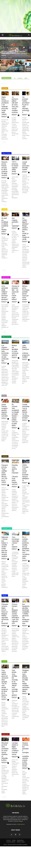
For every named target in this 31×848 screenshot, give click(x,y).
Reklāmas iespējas (21, 842)
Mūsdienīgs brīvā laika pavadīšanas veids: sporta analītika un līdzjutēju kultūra (5, 751)
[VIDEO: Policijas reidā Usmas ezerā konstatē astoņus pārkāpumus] (25, 461)
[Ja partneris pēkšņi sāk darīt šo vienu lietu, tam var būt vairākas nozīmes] (15, 93)
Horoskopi (4, 65)
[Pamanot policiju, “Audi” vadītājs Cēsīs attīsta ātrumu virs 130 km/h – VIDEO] (15, 49)
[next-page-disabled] (5, 84)
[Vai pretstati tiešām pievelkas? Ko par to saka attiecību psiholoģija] (25, 93)
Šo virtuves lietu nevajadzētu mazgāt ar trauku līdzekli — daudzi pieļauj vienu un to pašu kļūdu (15, 415)
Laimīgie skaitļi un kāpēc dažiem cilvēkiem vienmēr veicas (15, 748)
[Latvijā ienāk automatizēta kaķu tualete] (25, 158)
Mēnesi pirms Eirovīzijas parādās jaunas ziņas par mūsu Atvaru (25, 292)
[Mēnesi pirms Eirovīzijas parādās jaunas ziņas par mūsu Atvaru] (25, 282)
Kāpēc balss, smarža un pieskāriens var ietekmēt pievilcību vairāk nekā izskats (5, 105)
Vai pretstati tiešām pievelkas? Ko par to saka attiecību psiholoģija (25, 104)
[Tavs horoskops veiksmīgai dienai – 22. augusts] (15, 533)
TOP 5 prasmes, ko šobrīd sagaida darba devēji (15, 166)
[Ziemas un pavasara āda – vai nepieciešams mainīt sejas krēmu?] (15, 282)
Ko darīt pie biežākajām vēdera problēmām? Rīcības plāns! (5, 224)
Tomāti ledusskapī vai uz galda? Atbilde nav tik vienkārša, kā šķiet (25, 411)
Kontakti (13, 840)
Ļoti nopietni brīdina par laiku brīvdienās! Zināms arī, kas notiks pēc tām (5, 353)
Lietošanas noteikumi (10, 842)
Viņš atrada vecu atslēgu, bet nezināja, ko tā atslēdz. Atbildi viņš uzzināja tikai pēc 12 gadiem (15, 682)
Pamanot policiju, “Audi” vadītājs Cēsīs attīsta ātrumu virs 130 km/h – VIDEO (5, 473)
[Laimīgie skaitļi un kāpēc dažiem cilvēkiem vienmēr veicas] (15, 739)
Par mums (8, 840)
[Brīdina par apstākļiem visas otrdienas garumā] (15, 342)
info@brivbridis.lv (21, 824)
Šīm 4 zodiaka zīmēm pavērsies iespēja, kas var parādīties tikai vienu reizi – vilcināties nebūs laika (25, 547)
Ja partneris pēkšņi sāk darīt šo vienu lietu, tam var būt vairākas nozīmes (15, 104)
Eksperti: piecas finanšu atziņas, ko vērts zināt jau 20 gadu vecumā (5, 168)
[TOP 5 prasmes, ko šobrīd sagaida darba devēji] (15, 158)
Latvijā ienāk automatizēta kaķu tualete (25, 165)
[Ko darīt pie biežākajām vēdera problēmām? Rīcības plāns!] (5, 214)
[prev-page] (2, 84)
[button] (2, 35)
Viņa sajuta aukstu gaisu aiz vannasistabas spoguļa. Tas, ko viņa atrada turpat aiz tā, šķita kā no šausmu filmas (5, 683)
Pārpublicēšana (20, 840)
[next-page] (5, 142)
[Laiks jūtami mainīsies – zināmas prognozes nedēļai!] (25, 342)
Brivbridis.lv (4, 116)
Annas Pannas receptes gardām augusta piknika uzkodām (5, 410)
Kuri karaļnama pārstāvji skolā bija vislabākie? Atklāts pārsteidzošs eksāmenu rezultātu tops (25, 613)
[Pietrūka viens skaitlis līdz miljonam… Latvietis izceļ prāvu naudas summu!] (15, 461)
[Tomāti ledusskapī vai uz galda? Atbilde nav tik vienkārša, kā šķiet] (25, 401)
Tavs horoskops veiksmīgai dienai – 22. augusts (15, 542)
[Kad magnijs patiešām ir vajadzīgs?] (15, 214)
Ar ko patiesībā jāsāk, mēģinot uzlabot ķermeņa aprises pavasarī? (5, 292)
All (14, 78)
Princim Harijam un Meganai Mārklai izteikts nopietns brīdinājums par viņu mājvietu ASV (15, 613)
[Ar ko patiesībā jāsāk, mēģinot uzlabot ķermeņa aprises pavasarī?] (5, 282)
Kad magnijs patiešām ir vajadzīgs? (15, 222)
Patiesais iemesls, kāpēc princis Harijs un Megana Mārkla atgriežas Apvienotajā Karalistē (5, 613)
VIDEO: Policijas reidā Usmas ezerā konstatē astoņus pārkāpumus (25, 472)
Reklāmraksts (5, 762)
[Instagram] (15, 834)
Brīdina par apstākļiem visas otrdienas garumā (15, 350)
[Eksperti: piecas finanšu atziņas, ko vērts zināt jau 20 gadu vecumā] (5, 158)
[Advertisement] (15, 16)
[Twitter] (19, 834)
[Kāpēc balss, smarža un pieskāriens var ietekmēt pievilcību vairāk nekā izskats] (5, 93)
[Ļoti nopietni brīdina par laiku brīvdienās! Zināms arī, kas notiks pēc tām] (5, 342)
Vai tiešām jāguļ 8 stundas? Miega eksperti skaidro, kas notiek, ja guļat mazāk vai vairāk (25, 228)
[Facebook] (11, 834)
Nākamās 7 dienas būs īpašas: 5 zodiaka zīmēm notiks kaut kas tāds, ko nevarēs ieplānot (5, 546)
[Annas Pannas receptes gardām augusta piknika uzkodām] (5, 401)
